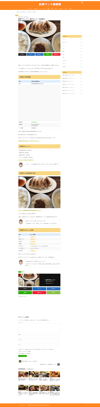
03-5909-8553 (34, 122)
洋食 (52, 8)
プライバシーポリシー (22, 405)
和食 (48, 8)
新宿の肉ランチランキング (67, 81)
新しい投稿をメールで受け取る (25, 353)
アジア (66, 8)
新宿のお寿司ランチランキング (68, 75)
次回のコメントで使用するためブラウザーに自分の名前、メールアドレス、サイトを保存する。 (36, 349)
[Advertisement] (39, 59)
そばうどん (36, 8)
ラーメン (30, 8)
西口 (23, 271)
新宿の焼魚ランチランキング (68, 78)
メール (20, 339)
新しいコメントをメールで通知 (25, 351)
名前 (19, 334)
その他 (70, 8)
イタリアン (60, 8)
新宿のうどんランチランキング (68, 93)
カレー (44, 8)
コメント (20, 322)
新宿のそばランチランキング (68, 90)
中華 (56, 8)
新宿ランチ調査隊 (40, 405)
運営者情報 (29, 405)
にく (40, 8)
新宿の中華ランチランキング (68, 87)
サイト (19, 344)
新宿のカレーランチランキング (68, 84)
